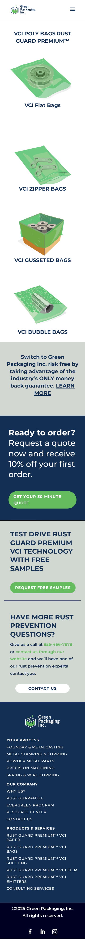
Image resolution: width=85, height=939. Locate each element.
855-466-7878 (58, 644)
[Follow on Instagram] (55, 931)
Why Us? (16, 791)
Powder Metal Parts (30, 761)
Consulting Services (30, 888)
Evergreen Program (30, 805)
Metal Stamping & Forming (37, 754)
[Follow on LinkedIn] (42, 931)
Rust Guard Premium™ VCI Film (42, 870)
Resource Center (27, 812)
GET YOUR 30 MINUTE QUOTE (37, 499)
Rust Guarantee (25, 798)
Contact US (42, 688)
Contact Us (19, 819)
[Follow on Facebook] (30, 931)
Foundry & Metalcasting (35, 747)
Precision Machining (31, 768)
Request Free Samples (43, 587)
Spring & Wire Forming (33, 775)
